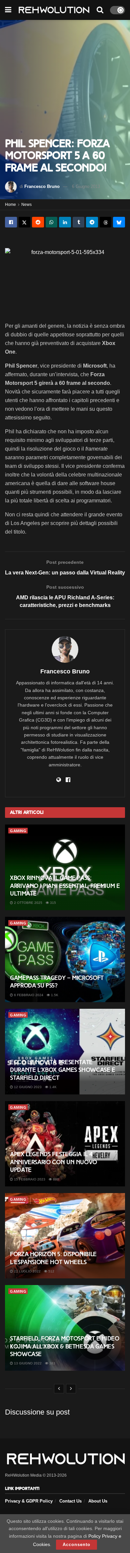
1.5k (54, 995)
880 (55, 1179)
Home (10, 204)
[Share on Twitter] (25, 222)
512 (50, 1271)
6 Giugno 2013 (86, 186)
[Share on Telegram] (92, 222)
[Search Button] (100, 10)
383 (51, 1363)
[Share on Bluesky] (119, 222)
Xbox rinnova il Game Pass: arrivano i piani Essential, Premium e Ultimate (65, 885)
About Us (97, 1501)
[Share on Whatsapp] (52, 222)
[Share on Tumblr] (79, 222)
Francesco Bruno (42, 186)
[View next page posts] (71, 1388)
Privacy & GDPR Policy (29, 1501)
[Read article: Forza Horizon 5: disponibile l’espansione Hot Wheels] (65, 1235)
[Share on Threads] (106, 222)
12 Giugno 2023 (27, 1087)
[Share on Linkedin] (65, 222)
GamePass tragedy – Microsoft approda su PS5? (57, 981)
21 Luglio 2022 (27, 1271)
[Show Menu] (8, 10)
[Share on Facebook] (11, 222)
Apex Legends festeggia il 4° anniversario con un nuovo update (53, 1162)
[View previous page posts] (59, 1388)
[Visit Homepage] (54, 10)
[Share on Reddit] (38, 222)
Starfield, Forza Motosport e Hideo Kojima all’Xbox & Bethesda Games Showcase (64, 1346)
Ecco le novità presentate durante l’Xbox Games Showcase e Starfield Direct (62, 1070)
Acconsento (76, 1544)
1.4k (52, 1087)
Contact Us (70, 1501)
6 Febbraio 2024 (28, 995)
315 (52, 903)
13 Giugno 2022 (27, 1363)
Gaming (18, 831)
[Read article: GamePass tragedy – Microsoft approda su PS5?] (65, 959)
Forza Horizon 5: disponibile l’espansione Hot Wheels (53, 1258)
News (26, 204)
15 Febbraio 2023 (29, 1179)
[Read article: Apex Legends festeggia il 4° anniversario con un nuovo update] (65, 1143)
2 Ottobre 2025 (27, 903)
